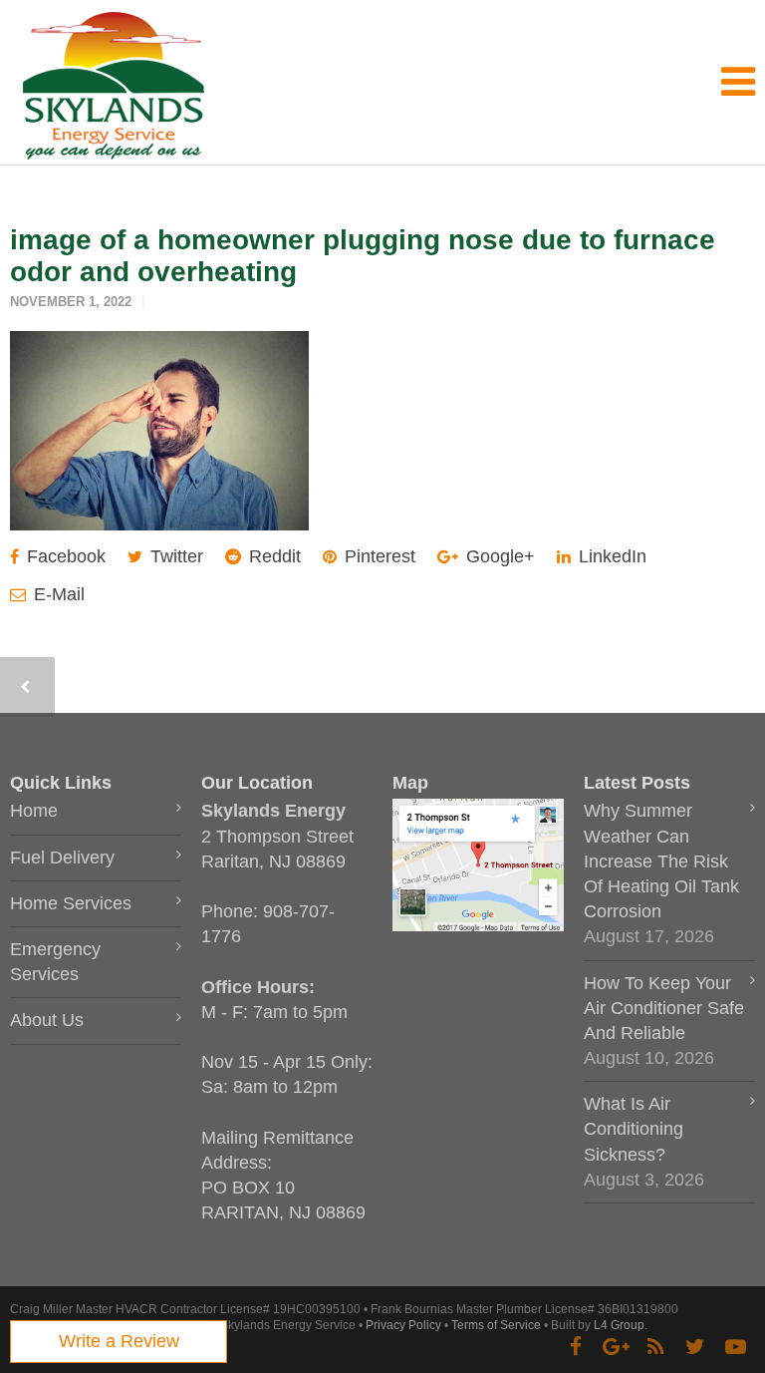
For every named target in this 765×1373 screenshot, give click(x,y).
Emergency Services (55, 961)
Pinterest (377, 556)
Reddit (272, 556)
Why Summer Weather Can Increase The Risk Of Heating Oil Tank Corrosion (661, 861)
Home (34, 811)
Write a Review (119, 1341)
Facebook (64, 556)
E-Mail (57, 594)
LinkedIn (610, 556)
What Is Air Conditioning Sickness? (633, 1129)
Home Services (70, 903)
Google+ (498, 556)
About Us (47, 1020)
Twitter (174, 556)
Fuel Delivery (62, 857)
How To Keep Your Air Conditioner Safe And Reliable (664, 1008)
